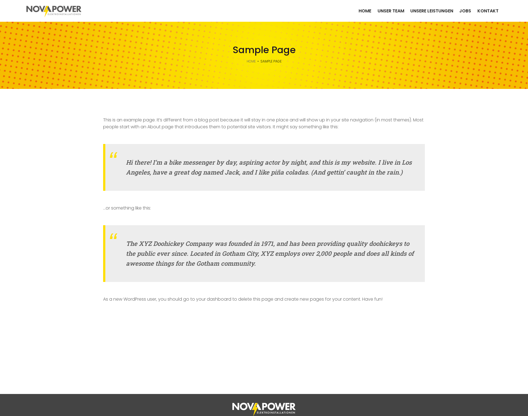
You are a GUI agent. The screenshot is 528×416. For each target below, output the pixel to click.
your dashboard (213, 299)
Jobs (465, 11)
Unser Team (391, 11)
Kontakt (488, 11)
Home (365, 11)
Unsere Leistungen (431, 11)
